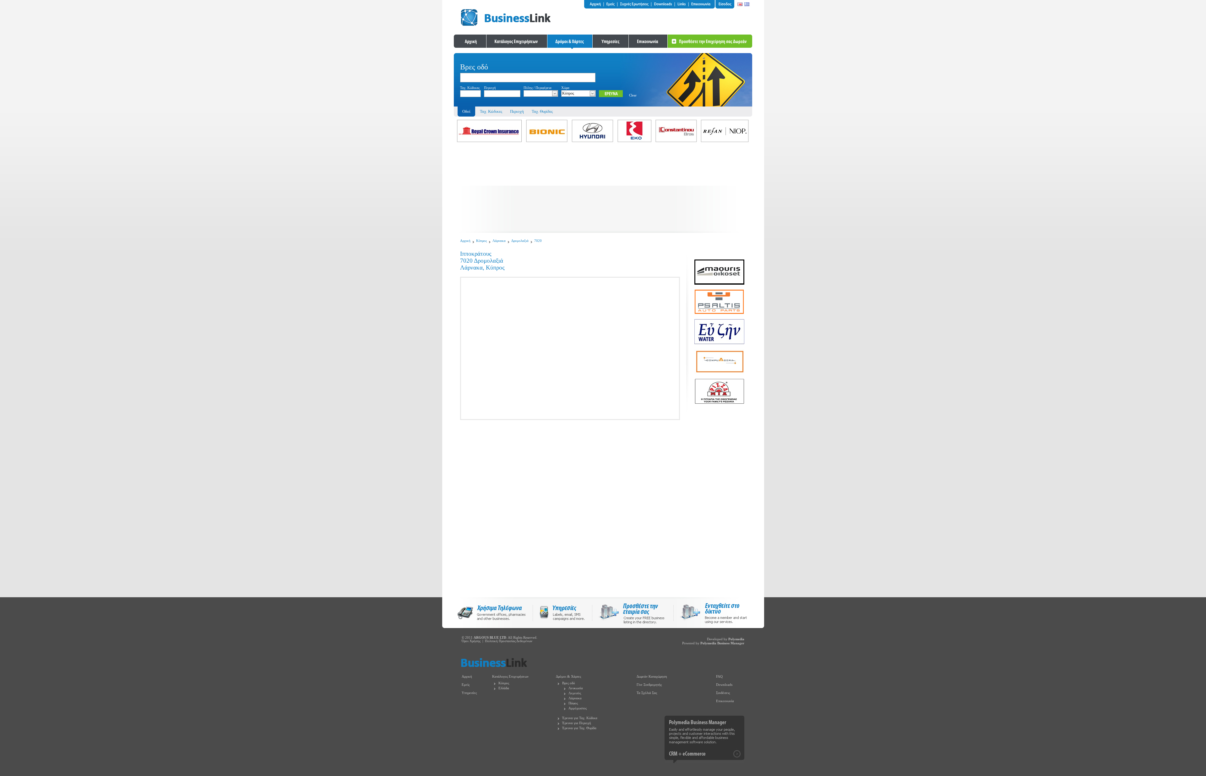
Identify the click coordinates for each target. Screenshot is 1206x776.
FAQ (719, 676)
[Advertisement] (603, 189)
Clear (633, 95)
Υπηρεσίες (469, 693)
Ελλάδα (503, 688)
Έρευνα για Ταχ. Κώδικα (579, 718)
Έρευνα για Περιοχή (576, 723)
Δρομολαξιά (520, 241)
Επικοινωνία (725, 701)
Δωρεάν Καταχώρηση (652, 676)
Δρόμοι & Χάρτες (568, 676)
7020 (538, 241)
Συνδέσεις (723, 693)
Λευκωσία (575, 688)
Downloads (724, 684)
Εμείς (466, 684)
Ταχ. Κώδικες (491, 111)
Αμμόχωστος (577, 708)
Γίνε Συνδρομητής (649, 684)
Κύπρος (481, 241)
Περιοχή (517, 111)
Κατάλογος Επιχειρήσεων (510, 676)
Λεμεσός (574, 693)
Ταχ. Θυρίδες (542, 111)
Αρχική (465, 241)
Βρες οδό (568, 683)
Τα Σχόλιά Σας (647, 693)
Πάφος (573, 703)
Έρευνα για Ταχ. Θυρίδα (579, 728)
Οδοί (466, 111)
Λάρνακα (499, 241)
